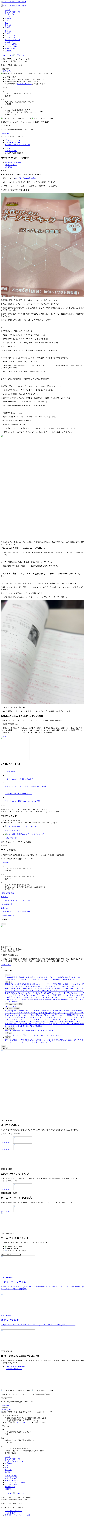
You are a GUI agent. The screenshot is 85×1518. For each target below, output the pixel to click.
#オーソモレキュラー (13, 163)
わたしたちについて (12, 12)
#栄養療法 (8, 167)
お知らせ (8, 25)
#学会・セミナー (11, 165)
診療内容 (8, 18)
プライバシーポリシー (13, 140)
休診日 (7, 27)
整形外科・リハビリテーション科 (17, 145)
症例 (6, 21)
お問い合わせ (10, 48)
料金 (6, 23)
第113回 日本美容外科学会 (25, 178)
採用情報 (8, 51)
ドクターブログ (11, 35)
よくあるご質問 (11, 46)
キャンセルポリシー (24, 84)
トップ (7, 10)
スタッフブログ (11, 37)
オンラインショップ (12, 40)
